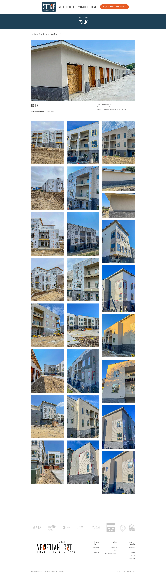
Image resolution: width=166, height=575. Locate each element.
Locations (96, 547)
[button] (62, 7)
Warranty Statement (111, 553)
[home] (49, 7)
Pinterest (132, 558)
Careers (97, 550)
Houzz (133, 561)
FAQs (115, 550)
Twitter (132, 555)
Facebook (132, 547)
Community (113, 547)
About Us (114, 545)
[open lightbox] (47, 142)
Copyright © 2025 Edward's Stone (126, 571)
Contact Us (96, 552)
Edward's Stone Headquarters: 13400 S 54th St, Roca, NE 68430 (47, 571)
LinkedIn (132, 552)
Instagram (132, 550)
